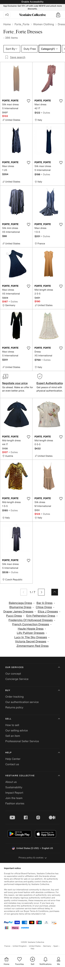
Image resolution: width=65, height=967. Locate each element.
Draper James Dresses (18, 611)
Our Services (14, 667)
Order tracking (14, 697)
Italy (32, 948)
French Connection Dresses (30, 624)
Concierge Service (16, 679)
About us (11, 782)
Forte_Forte (21, 24)
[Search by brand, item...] (6, 15)
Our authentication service (22, 702)
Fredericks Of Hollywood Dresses (30, 620)
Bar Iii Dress (44, 603)
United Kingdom (20, 946)
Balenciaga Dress (20, 603)
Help (8, 752)
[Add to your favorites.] (28, 101)
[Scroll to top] (54, 592)
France (7, 946)
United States (35, 946)
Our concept (13, 674)
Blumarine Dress (20, 607)
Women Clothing (43, 24)
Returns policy (14, 707)
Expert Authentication (50, 383)
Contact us (12, 764)
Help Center (12, 759)
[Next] (41, 592)
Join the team (13, 798)
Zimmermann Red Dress (32, 646)
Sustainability (13, 787)
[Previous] (23, 592)
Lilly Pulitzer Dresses (30, 633)
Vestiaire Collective (20, 775)
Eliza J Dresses (48, 611)
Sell (8, 718)
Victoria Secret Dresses (30, 641)
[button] (58, 14)
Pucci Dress (14, 616)
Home (7, 24)
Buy (7, 690)
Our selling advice (16, 730)
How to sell (12, 725)
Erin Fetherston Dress (40, 616)
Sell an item (12, 736)
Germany (47, 946)
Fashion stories (14, 803)
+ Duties (45, 112)
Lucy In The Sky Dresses (30, 637)
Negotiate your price (15, 383)
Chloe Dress (44, 607)
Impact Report (14, 793)
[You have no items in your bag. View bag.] (58, 14)
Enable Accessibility (33, 2)
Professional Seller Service (22, 741)
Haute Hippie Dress (31, 629)
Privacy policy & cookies (31, 857)
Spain (55, 946)
